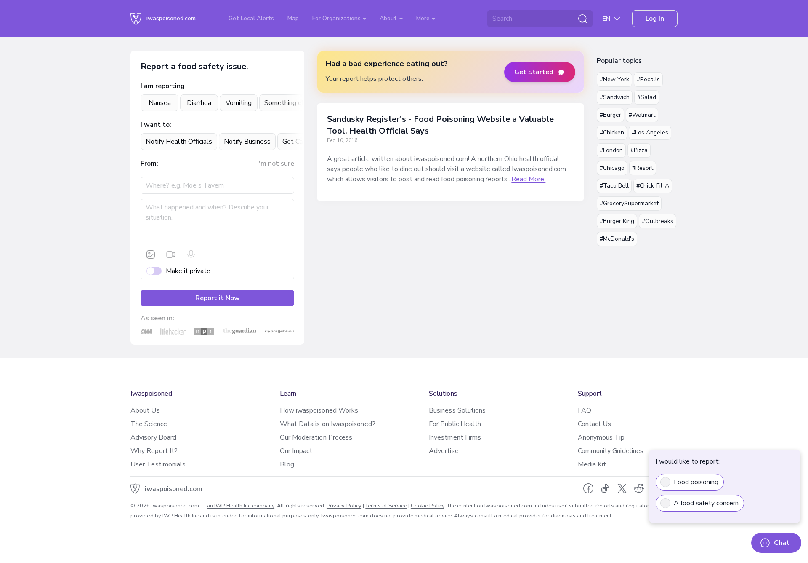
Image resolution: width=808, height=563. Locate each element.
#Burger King (617, 221)
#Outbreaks (657, 221)
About (389, 18)
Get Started (533, 72)
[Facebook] (588, 488)
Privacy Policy (344, 505)
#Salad (646, 97)
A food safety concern (706, 503)
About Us (145, 410)
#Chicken (612, 133)
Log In (655, 18)
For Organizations (337, 18)
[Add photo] (151, 254)
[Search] (582, 18)
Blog (287, 464)
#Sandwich (615, 97)
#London (611, 150)
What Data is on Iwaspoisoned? (327, 424)
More (423, 18)
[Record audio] (191, 254)
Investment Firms (455, 437)
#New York (614, 79)
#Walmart (642, 115)
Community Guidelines (611, 451)
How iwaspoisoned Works (319, 410)
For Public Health (455, 424)
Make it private (188, 271)
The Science (148, 424)
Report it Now (217, 298)
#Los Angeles (650, 133)
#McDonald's (617, 239)
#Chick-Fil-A (652, 186)
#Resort (642, 168)
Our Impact (296, 451)
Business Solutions (457, 410)
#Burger (610, 115)
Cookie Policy (427, 505)
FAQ (584, 410)
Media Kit (592, 464)
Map (293, 18)
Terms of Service (386, 505)
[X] (622, 488)
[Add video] (171, 254)
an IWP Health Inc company (240, 505)
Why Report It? (154, 451)
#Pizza (639, 150)
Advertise (444, 451)
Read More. (528, 179)
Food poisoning (696, 482)
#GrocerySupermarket (629, 203)
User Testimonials (158, 464)
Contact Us (594, 424)
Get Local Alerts (251, 18)
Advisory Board (153, 437)
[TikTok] (605, 488)
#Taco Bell (614, 186)
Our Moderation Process (316, 437)
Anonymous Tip (601, 437)
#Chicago (612, 168)
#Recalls (648, 79)
